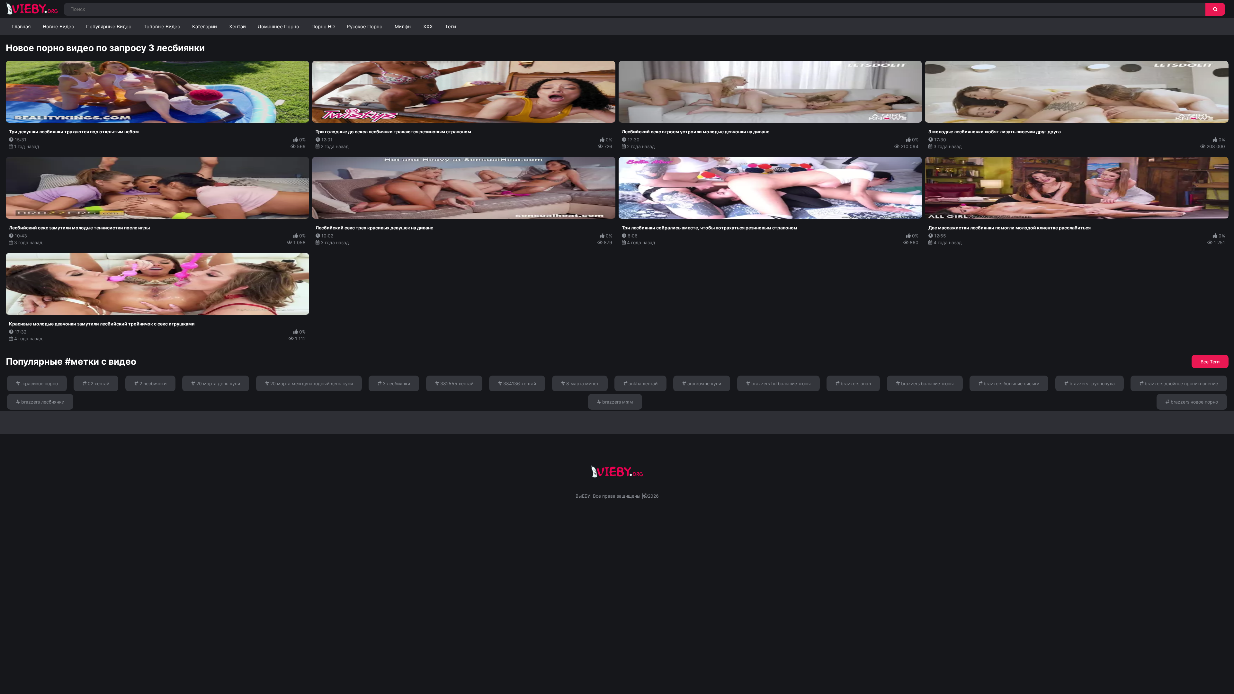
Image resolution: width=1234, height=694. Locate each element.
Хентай (237, 26)
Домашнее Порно (278, 26)
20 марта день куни (217, 383)
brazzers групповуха (1091, 383)
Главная (21, 26)
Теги (450, 26)
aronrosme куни (703, 383)
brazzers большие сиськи (1010, 383)
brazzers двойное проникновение (1180, 383)
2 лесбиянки (152, 383)
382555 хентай (456, 383)
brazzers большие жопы (927, 383)
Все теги (1210, 361)
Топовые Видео (162, 26)
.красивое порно (39, 383)
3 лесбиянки (395, 383)
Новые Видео (58, 26)
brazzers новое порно (1193, 402)
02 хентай (97, 383)
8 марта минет (582, 383)
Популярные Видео (108, 26)
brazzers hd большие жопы (780, 383)
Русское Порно (364, 26)
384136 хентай (519, 383)
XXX (428, 26)
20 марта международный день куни (311, 383)
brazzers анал (855, 383)
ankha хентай (642, 383)
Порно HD (323, 26)
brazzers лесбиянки (42, 402)
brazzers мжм (617, 402)
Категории (204, 26)
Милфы (403, 26)
